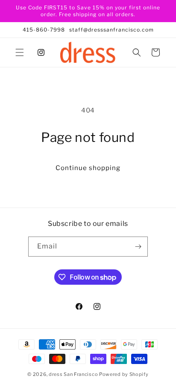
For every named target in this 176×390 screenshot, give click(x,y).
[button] (19, 52)
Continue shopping (88, 168)
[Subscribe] (138, 247)
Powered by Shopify (124, 374)
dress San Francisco (73, 374)
